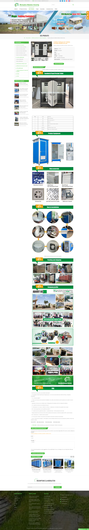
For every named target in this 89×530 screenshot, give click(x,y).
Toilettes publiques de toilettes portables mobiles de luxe (41, 433)
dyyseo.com (60, 528)
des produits (31, 9)
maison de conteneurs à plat (20, 53)
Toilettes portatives (41, 422)
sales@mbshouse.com (44, 0)
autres (18, 76)
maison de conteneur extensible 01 (49, 513)
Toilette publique (49, 422)
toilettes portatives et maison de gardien (39, 38)
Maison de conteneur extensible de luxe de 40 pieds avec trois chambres (24, 124)
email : (32, 436)
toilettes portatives (46, 498)
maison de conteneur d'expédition (21, 55)
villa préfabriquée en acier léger (49, 509)
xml (14, 509)
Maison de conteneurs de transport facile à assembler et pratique (24, 106)
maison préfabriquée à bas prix (49, 503)
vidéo (56, 9)
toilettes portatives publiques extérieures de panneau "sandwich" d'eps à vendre (47, 469)
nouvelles (42, 9)
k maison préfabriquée (19, 59)
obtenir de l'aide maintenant (38, 453)
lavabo (18, 73)
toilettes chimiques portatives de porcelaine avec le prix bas (24, 84)
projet (37, 9)
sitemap (15, 507)
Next (73, 456)
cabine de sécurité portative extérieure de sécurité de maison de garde (69, 469)
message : (33, 440)
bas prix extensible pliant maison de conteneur (24, 95)
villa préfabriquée (20, 68)
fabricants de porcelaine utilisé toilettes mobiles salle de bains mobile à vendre (58, 469)
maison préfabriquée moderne (48, 500)
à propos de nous (23, 9)
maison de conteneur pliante (48, 507)
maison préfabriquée (20, 57)
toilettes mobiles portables (48, 505)
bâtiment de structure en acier (22, 66)
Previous (71, 456)
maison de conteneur (20, 45)
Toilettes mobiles (57, 422)
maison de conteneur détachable (21, 51)
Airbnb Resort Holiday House (22, 63)
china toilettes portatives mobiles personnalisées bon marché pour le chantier (24, 89)
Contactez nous (49, 9)
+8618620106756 (27, 0)
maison (16, 9)
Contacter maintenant (59, 63)
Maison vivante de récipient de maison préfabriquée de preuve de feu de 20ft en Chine (24, 101)
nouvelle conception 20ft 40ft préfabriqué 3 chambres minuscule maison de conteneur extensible (24, 112)
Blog (15, 505)
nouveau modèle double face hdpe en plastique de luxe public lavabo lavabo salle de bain (24, 118)
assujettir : (33, 432)
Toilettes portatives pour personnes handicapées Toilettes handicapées (49, 425)
